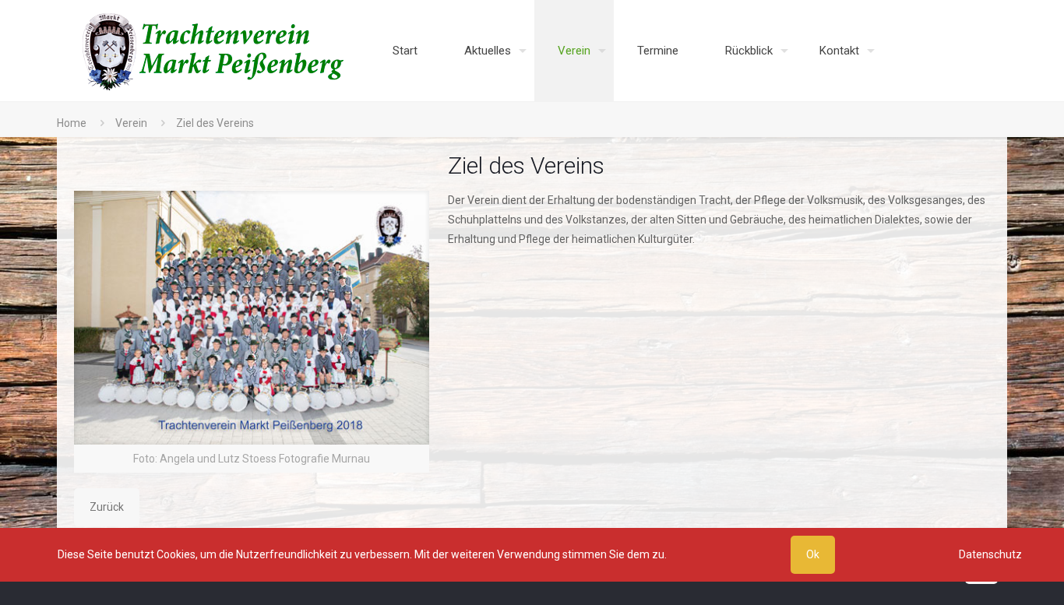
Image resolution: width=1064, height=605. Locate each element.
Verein (131, 123)
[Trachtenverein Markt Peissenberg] (214, 50)
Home (71, 123)
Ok (812, 554)
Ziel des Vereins (215, 123)
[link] (251, 332)
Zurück (107, 507)
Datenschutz (990, 554)
